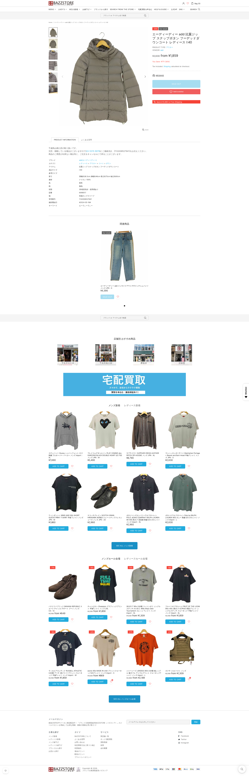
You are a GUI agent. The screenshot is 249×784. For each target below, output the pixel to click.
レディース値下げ (55, 745)
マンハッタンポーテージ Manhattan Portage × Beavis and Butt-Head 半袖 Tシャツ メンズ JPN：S (182, 455)
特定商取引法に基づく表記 (85, 745)
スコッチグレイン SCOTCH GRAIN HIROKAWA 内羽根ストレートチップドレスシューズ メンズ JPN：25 (105, 517)
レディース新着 (132, 405)
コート (101, 163)
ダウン (108, 163)
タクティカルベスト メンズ (175, 671)
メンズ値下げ (54, 742)
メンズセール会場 (111, 558)
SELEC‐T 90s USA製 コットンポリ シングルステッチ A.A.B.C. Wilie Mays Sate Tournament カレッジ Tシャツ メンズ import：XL (143, 609)
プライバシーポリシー (83, 757)
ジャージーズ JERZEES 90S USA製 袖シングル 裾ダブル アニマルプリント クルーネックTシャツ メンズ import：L (143, 673)
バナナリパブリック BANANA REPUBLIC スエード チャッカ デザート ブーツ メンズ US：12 (65, 608)
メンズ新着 (114, 405)
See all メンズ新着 (124, 546)
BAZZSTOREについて (83, 736)
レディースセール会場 (135, 558)
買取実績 (104, 742)
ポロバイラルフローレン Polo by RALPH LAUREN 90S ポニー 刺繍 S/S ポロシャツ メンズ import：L (182, 517)
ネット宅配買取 (106, 739)
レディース (83, 163)
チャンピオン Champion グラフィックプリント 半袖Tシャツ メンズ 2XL (105, 607)
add (161, 50)
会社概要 (104, 748)
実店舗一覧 (105, 736)
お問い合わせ (80, 742)
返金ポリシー (80, 751)
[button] (242, 769)
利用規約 (78, 748)
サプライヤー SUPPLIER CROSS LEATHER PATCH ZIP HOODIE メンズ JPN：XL (142, 454)
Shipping (167, 66)
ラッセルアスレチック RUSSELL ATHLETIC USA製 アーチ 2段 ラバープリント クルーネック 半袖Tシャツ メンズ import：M (65, 673)
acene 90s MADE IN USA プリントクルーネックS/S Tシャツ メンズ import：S (105, 672)
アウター (169, 47)
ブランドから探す (55, 748)
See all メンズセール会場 (124, 699)
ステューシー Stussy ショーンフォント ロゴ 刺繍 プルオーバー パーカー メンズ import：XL (66, 455)
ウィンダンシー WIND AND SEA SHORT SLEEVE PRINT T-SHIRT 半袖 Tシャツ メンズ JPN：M (66, 517)
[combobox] (124, 15)
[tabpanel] (124, 267)
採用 (102, 745)
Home (50, 22)
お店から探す (54, 751)
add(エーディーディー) (88, 160)
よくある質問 (80, 739)
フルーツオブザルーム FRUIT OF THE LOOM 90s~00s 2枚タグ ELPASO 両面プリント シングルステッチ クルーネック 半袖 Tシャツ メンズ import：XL (182, 609)
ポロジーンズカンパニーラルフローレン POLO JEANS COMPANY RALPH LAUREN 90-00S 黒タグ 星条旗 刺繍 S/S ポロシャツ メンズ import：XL (143, 518)
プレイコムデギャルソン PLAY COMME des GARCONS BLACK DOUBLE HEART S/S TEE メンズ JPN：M (105, 455)
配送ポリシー (80, 754)
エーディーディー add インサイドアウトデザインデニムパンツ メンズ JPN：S (124, 287)
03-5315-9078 (93, 151)
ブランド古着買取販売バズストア (62, 3)
